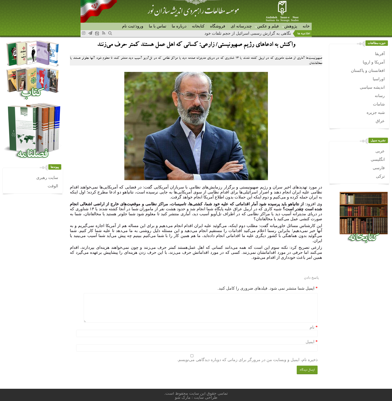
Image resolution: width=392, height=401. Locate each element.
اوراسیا (379, 79)
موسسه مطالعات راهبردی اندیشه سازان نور (193, 13)
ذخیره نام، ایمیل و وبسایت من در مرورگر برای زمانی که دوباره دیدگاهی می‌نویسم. (247, 359)
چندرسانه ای (241, 26)
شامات (379, 104)
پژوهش (290, 26)
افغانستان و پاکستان (368, 70)
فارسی (379, 168)
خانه (306, 26)
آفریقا (380, 53)
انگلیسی (378, 159)
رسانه (380, 95)
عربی (380, 151)
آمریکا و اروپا (374, 62)
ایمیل (310, 342)
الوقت (53, 186)
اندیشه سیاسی (372, 87)
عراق (380, 121)
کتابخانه (198, 26)
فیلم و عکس (268, 26)
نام (312, 327)
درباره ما (179, 26)
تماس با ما (157, 26)
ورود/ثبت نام (132, 26)
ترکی (380, 176)
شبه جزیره (376, 112)
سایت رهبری (47, 177)
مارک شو (183, 397)
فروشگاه (217, 26)
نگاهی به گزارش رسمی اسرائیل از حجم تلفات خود (247, 33)
